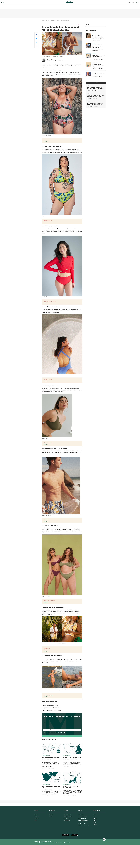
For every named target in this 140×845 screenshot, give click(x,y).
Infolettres (51, 814)
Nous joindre (81, 814)
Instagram (95, 818)
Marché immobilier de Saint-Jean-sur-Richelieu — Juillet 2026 (51, 758)
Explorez (89, 7)
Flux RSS (51, 816)
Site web (46, 141)
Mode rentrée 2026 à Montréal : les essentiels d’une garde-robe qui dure (98, 37)
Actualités (51, 7)
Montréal (93, 43)
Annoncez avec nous (82, 816)
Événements (36, 816)
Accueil (43, 20)
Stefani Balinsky (100, 59)
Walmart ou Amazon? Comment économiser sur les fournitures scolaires (97, 66)
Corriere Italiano (67, 820)
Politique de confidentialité (83, 825)
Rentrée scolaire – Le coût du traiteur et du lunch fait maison (98, 56)
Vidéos (35, 820)
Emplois (36, 814)
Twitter (94, 816)
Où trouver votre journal (68, 816)
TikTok (94, 820)
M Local (57, 7)
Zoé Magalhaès (49, 59)
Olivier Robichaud (100, 76)
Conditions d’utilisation (83, 823)
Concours (36, 818)
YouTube (94, 822)
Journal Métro (100, 39)
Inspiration (68, 7)
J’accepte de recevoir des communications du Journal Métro (56, 732)
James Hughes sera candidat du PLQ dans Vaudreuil (98, 74)
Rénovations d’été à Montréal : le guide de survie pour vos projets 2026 (95, 96)
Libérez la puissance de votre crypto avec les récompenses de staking (95, 104)
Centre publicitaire (82, 818)
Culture (62, 7)
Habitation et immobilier (46, 755)
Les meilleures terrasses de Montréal (51, 705)
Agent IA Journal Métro (51, 768)
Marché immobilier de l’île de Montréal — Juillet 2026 (70, 787)
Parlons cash (82, 7)
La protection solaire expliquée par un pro (52, 707)
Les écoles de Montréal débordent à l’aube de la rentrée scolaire (97, 46)
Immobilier (75, 7)
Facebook (95, 814)
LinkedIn (94, 824)
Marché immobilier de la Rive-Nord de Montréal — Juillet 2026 (51, 787)
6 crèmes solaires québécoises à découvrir (52, 710)
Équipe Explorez (95, 106)
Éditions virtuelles (67, 814)
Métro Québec (66, 818)
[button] (1, 2)
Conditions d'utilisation (63, 842)
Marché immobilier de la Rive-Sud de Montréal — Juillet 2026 (72, 758)
